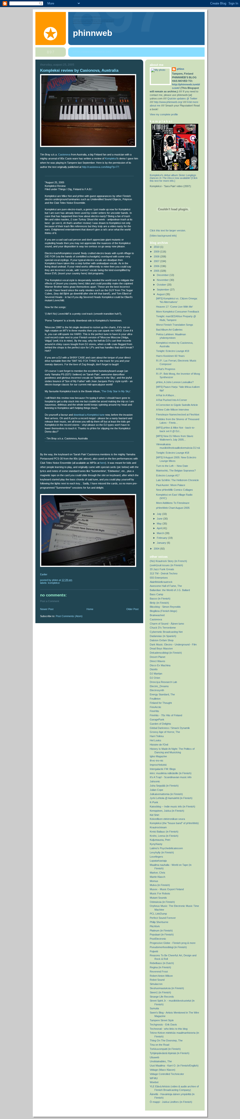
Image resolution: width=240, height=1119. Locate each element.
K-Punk (154, 802)
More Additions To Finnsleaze (172, 502)
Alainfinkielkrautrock (161, 581)
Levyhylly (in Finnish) (162, 852)
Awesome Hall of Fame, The (166, 585)
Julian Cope (156, 789)
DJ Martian (156, 673)
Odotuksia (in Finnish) (162, 901)
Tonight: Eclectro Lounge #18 (172, 452)
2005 (157, 270)
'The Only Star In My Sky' (115, 391)
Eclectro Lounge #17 (168, 475)
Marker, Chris (157, 872)
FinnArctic (155, 707)
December (163, 275)
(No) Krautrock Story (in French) (168, 561)
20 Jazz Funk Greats (162, 569)
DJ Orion (155, 677)
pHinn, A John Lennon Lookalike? (175, 382)
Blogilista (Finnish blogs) (163, 611)
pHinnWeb (92, 33)
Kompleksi (111, 158)
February (162, 537)
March (161, 533)
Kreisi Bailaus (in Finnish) (164, 831)
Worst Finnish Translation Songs (174, 324)
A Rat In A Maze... (166, 395)
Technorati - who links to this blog (169, 1028)
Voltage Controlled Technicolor (167, 1074)
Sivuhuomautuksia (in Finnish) (167, 988)
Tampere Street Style (162, 1020)
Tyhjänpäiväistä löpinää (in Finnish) (169, 1053)
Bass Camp (156, 594)
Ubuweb (154, 1057)
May (159, 523)
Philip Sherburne (159, 922)
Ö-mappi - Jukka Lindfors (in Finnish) (171, 1101)
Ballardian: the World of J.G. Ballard (170, 590)
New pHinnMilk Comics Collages (174, 489)
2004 (157, 548)
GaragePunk (157, 719)
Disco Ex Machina (160, 665)
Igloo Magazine (158, 756)
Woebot (154, 1082)
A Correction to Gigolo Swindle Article (177, 404)
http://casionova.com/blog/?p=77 (100, 167)
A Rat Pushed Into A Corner (171, 400)
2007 (157, 261)
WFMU (154, 1078)
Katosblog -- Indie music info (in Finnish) (172, 806)
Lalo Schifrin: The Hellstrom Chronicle (177, 480)
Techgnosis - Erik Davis (163, 1024)
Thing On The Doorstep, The (166, 1040)
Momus (154, 881)
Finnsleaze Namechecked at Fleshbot (177, 414)
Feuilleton (155, 698)
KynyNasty (156, 844)
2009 (157, 251)
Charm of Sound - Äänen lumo (167, 623)
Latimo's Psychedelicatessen (166, 848)
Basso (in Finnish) (160, 598)
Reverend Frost (159, 971)
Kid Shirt (154, 815)
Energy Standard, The (162, 694)
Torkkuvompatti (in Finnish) (165, 1048)
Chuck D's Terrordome (163, 627)
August (161, 294)
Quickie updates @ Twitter (182, 98)
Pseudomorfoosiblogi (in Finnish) (168, 947)
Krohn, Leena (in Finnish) (164, 835)
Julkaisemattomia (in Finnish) (166, 794)
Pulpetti (154, 951)
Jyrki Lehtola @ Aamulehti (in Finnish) (171, 798)
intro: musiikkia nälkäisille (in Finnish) (170, 773)
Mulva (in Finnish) (160, 885)
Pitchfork (155, 926)
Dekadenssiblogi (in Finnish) (166, 652)
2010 (157, 246)
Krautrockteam (158, 827)
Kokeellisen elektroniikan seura (167, 819)
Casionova (64, 154)
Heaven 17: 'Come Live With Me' (174, 306)
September (163, 289)
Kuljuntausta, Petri (160, 839)
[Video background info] (163, 235)
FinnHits (154, 711)
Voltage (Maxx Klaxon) (162, 1069)
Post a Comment (49, 601)
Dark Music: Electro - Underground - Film (173, 644)
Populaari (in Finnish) (162, 934)
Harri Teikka (157, 736)
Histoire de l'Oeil (159, 744)
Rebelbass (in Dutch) (162, 963)
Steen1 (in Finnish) (160, 992)
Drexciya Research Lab (163, 682)
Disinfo (154, 669)
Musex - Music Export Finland (167, 889)
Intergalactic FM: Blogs (163, 769)
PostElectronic (158, 938)
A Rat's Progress (165, 369)
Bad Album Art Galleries (169, 329)
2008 (157, 256)
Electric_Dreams (159, 686)
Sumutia (154, 1008)
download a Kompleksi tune (89, 414)
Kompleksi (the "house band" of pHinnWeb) (174, 823)
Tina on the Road (159, 1044)
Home (89, 609)
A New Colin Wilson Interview (172, 409)
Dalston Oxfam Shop (161, 640)
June (160, 518)
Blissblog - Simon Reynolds (165, 606)
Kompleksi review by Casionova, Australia (79, 70)
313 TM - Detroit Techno (163, 573)
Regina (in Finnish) (160, 967)
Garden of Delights (160, 723)
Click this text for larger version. (168, 230)
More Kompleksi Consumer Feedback (177, 311)
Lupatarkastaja (158, 860)
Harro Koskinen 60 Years (170, 355)
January (162, 542)
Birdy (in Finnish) (159, 602)
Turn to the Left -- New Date (172, 465)
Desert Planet (157, 657)
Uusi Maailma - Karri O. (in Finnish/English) (174, 1065)
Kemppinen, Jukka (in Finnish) (167, 810)
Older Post (132, 609)
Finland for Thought (161, 702)
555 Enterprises (159, 577)
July (159, 513)
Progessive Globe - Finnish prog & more (172, 943)
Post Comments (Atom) (69, 616)
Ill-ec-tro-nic (156, 760)
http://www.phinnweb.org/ (93, 52)
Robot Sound (157, 979)
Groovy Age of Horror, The (165, 732)
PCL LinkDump (158, 913)
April (159, 528)
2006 (157, 266)
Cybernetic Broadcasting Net (166, 631)
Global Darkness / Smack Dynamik (170, 728)
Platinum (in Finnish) (161, 930)
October (162, 284)
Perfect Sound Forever (163, 917)
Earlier (43, 574)
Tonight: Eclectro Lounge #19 (172, 351)
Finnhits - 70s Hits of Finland (166, 715)
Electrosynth (157, 690)
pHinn (180, 69)
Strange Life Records (162, 996)
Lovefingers (156, 856)
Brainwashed (157, 615)
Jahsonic (155, 781)
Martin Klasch (157, 876)
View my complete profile (164, 114)
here (102, 462)
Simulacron (156, 984)
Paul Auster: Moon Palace (170, 485)
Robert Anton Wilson (161, 975)
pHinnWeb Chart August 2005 (173, 507)
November (163, 280)
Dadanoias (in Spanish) (163, 636)
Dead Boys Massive (161, 648)
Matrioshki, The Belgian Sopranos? (176, 470)
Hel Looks (155, 740)
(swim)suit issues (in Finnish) (166, 565)
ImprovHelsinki (158, 764)
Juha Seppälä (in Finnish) (164, 785)
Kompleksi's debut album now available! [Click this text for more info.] (174, 178)
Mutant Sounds (158, 897)
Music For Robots (160, 893)
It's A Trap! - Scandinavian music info (170, 777)
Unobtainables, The (161, 1061)
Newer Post (46, 609)
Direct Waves (157, 661)
